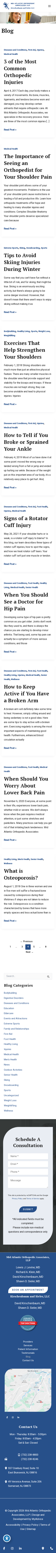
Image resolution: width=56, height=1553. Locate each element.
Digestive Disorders (13, 998)
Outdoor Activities (13, 1069)
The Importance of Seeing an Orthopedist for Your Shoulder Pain (28, 166)
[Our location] (43, 1548)
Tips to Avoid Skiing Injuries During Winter (22, 262)
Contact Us (28, 1360)
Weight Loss (44, 331)
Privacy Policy (17, 1198)
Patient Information (28, 1349)
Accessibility (13, 1524)
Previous (26, 941)
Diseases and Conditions (15, 50)
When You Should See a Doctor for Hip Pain (26, 601)
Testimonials (28, 1353)
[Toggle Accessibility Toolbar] (7, 1538)
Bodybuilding (10, 331)
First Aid (32, 50)
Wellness (15, 679)
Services (28, 1345)
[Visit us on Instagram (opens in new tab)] (12, 1417)
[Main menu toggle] (49, 6)
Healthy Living (23, 331)
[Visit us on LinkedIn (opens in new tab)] (18, 1417)
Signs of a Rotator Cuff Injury (26, 521)
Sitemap (31, 1529)
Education (9, 1008)
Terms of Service (32, 1198)
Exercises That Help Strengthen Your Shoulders (24, 350)
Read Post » (10, 130)
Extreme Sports (11, 248)
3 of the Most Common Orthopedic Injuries (20, 71)
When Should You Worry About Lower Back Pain (26, 785)
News (7, 1064)
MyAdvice (37, 1519)
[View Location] (6, 1468)
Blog (28, 1356)
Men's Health (23, 859)
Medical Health (11, 54)
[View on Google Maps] (28, 1390)
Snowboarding (33, 248)
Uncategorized (11, 1095)
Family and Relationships (16, 1028)
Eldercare (8, 1013)
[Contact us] (51, 1548)
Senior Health (32, 587)
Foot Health (42, 506)
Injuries (40, 50)
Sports (44, 248)
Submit (28, 1209)
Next (29, 952)
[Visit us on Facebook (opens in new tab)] (7, 1417)
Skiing (22, 248)
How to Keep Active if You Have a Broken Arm (26, 693)
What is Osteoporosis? (21, 874)
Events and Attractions (15, 1018)
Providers (28, 1341)
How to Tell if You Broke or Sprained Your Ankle (26, 442)
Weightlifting (9, 335)
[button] (28, 1290)
